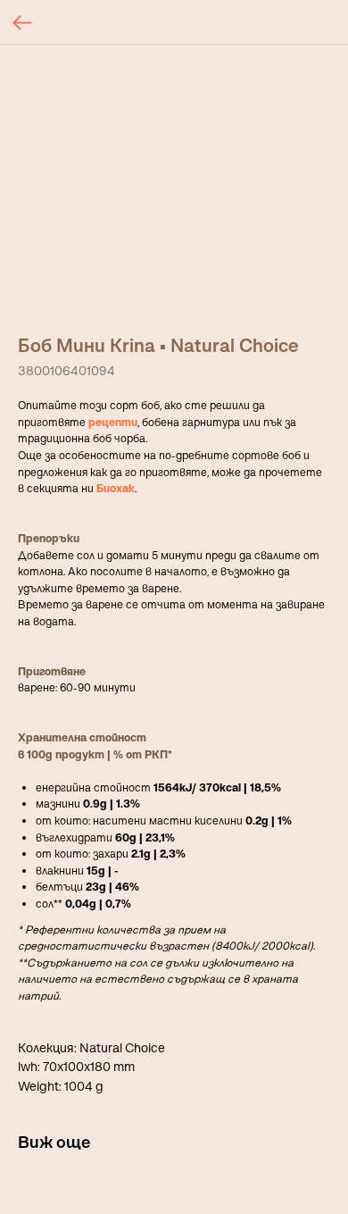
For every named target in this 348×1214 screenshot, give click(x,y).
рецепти (112, 422)
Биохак (115, 488)
